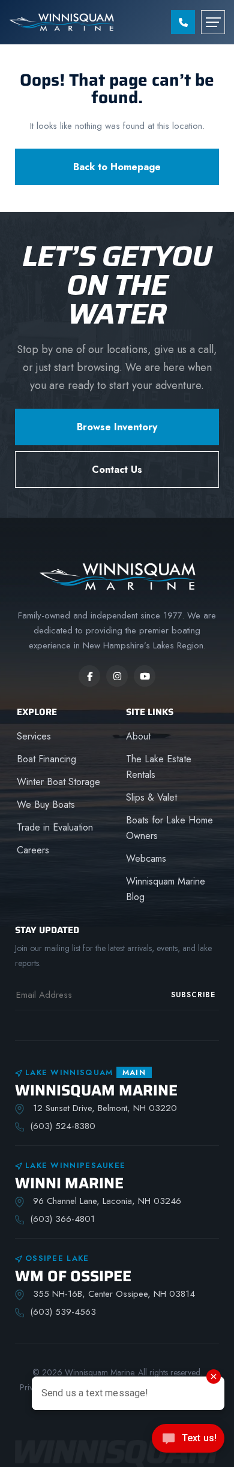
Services (34, 736)
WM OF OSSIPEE (73, 1276)
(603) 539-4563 (63, 1311)
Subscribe (193, 994)
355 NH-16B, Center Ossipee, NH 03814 (112, 1293)
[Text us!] (188, 1442)
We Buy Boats (46, 804)
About (138, 736)
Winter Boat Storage (58, 782)
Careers (33, 850)
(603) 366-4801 (62, 1218)
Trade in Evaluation (55, 827)
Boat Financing (46, 759)
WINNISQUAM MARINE (96, 1090)
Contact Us (117, 469)
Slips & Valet (151, 797)
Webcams (146, 858)
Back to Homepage (117, 167)
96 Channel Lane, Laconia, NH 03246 (105, 1201)
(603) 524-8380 (62, 1126)
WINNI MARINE (69, 1183)
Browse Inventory (117, 427)
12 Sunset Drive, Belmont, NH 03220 (103, 1108)
